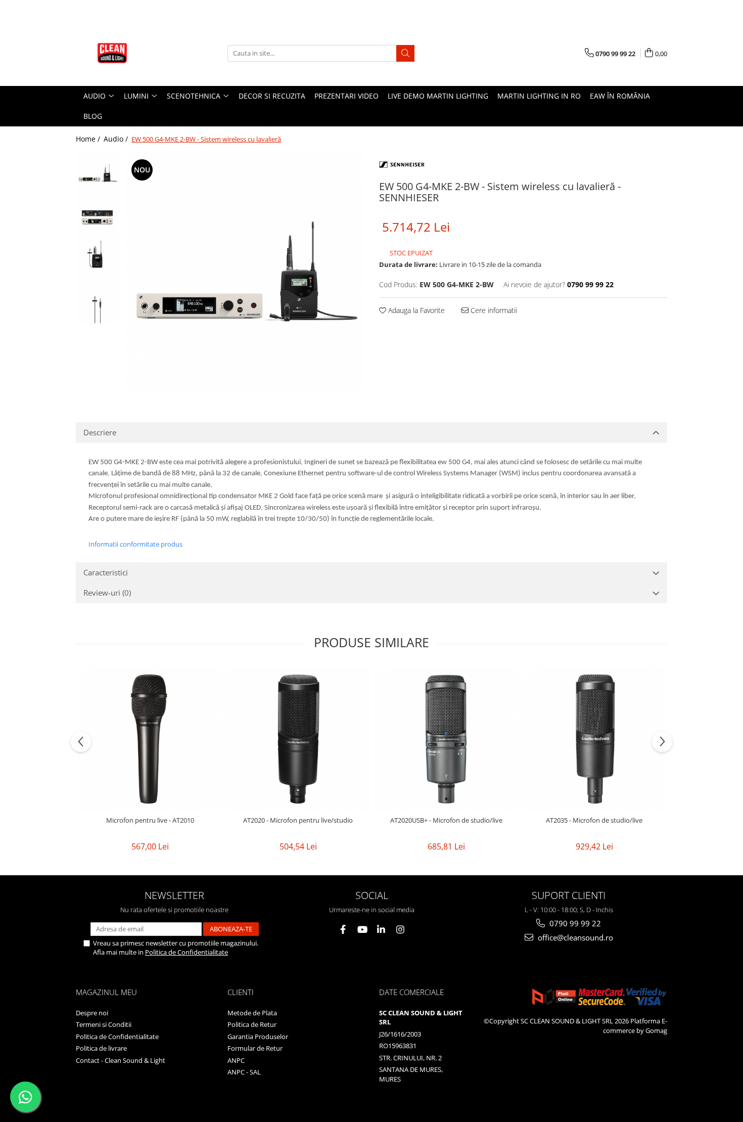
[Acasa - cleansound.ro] (126, 53)
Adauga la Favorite (415, 310)
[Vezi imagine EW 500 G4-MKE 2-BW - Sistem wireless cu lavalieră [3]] (97, 302)
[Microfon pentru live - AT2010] (150, 739)
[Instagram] (400, 929)
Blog (92, 116)
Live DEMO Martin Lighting (438, 96)
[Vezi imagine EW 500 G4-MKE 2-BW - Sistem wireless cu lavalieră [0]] (97, 173)
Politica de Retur (251, 1024)
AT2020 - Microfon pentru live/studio (298, 820)
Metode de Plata (252, 1012)
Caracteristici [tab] (105, 572)
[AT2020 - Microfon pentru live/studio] (298, 739)
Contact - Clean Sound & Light (120, 1060)
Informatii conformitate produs (135, 544)
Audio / (117, 139)
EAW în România (620, 96)
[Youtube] (362, 929)
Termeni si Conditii (103, 1024)
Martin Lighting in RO (539, 96)
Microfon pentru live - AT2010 (150, 820)
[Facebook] (343, 929)
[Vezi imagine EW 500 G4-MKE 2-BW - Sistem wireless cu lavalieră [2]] (97, 259)
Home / (89, 139)
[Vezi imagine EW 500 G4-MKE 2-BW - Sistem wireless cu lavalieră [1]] (97, 216)
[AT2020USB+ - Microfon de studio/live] (446, 739)
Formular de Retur (255, 1048)
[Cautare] (405, 53)
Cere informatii (493, 310)
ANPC (236, 1060)
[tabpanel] (244, 272)
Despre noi (92, 1012)
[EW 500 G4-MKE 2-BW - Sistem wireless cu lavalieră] (244, 272)
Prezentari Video (346, 96)
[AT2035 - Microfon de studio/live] (594, 739)
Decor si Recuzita (272, 96)
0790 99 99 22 (574, 923)
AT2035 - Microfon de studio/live (594, 820)
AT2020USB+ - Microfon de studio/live (446, 820)
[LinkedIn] (381, 929)
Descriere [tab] (99, 432)
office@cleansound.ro (574, 937)
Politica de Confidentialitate (186, 952)
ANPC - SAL (244, 1071)
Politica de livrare (101, 1048)
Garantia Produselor (257, 1036)
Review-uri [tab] (107, 593)
